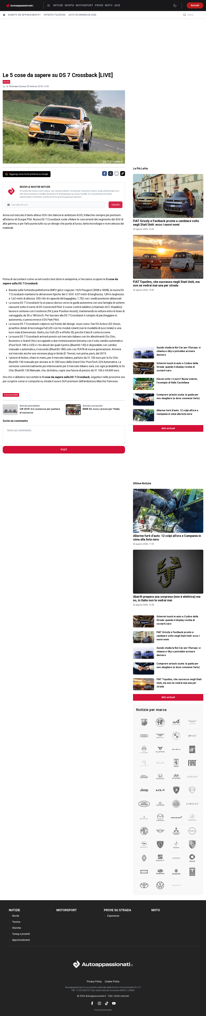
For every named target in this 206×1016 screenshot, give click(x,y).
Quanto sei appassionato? (24, 15)
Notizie (58, 5)
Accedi (195, 5)
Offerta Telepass (55, 15)
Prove (99, 5)
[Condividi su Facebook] (104, 173)
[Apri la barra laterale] (48, 5)
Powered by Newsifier (103, 1010)
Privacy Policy (94, 981)
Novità (69, 5)
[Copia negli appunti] (122, 173)
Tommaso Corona (17, 86)
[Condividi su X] (110, 173)
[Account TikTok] (106, 1003)
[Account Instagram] (99, 1003)
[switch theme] (175, 5)
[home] (4, 14)
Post (64, 449)
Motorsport (84, 5)
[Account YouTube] (114, 1003)
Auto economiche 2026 (82, 15)
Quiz (117, 5)
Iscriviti (115, 204)
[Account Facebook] (92, 1003)
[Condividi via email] (116, 173)
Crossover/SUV (11, 395)
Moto (109, 5)
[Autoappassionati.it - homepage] (20, 5)
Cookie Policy (112, 981)
